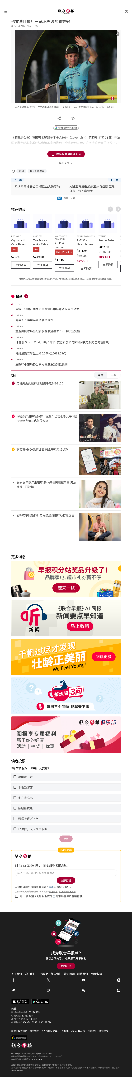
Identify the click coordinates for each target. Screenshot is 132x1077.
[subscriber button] (126, 11)
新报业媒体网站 (19, 1031)
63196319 (34, 1012)
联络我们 (82, 974)
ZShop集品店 (78, 1031)
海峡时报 (91, 1031)
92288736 (46, 1022)
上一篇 (18, 180)
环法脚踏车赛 (37, 171)
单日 (101, 375)
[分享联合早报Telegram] (13, 990)
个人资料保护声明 (67, 891)
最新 (19, 296)
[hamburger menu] (5, 11)
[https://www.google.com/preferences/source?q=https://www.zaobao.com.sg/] (19, 1037)
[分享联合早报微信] (83, 990)
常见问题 (69, 974)
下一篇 (114, 180)
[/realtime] (26, 296)
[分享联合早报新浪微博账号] (48, 990)
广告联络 (43, 974)
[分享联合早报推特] (48, 980)
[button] (54, 896)
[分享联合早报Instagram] (119, 980)
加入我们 (56, 974)
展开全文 (64, 163)
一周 (114, 375)
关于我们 (16, 974)
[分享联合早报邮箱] (119, 990)
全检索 (65, 1031)
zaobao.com (35, 1059)
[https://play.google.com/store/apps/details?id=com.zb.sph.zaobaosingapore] (40, 1001)
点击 (51, 887)
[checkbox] (17, 896)
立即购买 (20, 265)
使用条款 (53, 891)
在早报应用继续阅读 (68, 154)
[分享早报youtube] (83, 980)
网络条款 (34, 1031)
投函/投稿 (96, 974)
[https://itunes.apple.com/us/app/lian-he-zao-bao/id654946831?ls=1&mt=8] (20, 1001)
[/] (66, 11)
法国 (21, 171)
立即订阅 (66, 966)
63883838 (27, 1015)
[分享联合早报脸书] (13, 980)
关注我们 (29, 974)
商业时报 (103, 1031)
